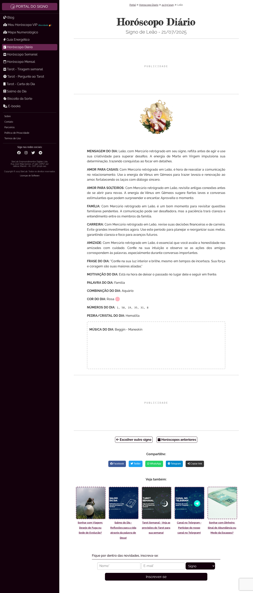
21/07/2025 (168, 5)
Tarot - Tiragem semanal (24, 69)
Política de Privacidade (16, 133)
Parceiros (9, 127)
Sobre (7, 116)
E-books (14, 106)
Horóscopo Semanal (21, 54)
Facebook (118, 463)
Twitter (137, 463)
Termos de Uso (12, 138)
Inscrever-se (156, 577)
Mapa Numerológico (22, 32)
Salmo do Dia (16, 91)
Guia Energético (18, 39)
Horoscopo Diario (148, 5)
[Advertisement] (156, 66)
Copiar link (196, 463)
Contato (8, 121)
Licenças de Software (30, 176)
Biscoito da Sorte (19, 99)
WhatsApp (155, 463)
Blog (10, 17)
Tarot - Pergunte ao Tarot (25, 76)
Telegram (175, 463)
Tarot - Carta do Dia (20, 84)
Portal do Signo (32, 6)
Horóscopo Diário (19, 47)
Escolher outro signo (135, 440)
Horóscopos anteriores (178, 440)
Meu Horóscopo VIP (29, 25)
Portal (132, 5)
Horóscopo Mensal (20, 62)
